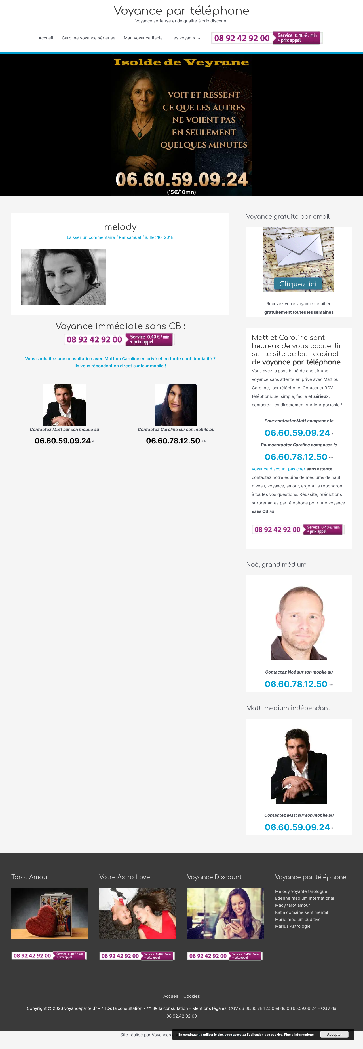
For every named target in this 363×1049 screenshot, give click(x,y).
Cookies (191, 996)
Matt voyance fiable (143, 38)
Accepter (334, 1034)
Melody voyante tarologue (301, 891)
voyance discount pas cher (278, 469)
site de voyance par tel (176, 1046)
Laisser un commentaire (91, 237)
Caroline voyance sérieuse (88, 38)
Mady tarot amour (292, 905)
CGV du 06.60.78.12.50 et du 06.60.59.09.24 (273, 1008)
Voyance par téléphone (182, 11)
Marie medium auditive (298, 919)
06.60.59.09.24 (63, 440)
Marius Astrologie (293, 926)
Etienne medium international (304, 898)
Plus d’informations (299, 1034)
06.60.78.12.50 (173, 440)
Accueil (46, 38)
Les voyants (183, 38)
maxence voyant (166, 1046)
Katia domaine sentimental (301, 912)
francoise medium (196, 1046)
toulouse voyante (187, 1046)
